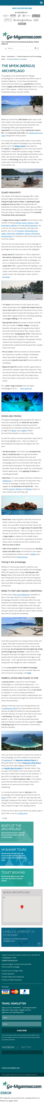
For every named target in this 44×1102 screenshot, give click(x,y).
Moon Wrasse (22, 557)
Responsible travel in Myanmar (13, 977)
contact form (22, 813)
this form (7, 958)
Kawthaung (6, 481)
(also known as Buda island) (20, 322)
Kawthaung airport (10, 708)
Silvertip (12, 489)
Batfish (33, 554)
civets (36, 223)
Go (30, 840)
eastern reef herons (32, 233)
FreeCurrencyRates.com (11, 1068)
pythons (30, 223)
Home (3, 56)
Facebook (8, 1047)
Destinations (11, 56)
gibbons (14, 225)
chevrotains (5, 225)
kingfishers (20, 233)
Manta (13, 430)
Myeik (3, 797)
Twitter (26, 1047)
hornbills (20, 231)
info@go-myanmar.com (10, 960)
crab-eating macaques (29, 225)
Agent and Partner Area (22, 8)
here (29, 673)
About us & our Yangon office (13, 971)
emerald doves (7, 236)
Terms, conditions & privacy (12, 980)
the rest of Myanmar (21, 595)
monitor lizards (21, 223)
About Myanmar (8, 974)
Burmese (5, 277)
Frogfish (24, 430)
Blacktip (29, 489)
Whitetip (19, 489)
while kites (11, 233)
